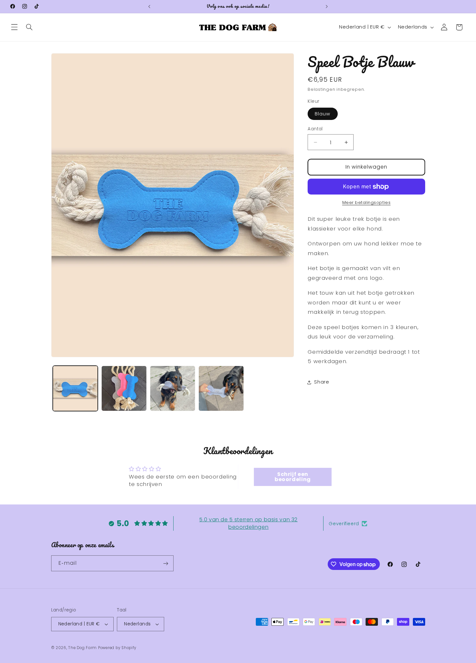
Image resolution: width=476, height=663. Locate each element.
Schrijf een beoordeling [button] (293, 476)
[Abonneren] (165, 563)
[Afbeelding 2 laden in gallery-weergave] (124, 388)
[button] (14, 27)
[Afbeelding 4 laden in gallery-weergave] (221, 388)
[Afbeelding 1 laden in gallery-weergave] (75, 388)
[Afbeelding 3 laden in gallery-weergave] (172, 388)
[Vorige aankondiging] (149, 6)
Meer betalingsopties (366, 203)
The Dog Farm (82, 647)
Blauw (322, 114)
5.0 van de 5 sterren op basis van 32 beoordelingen (248, 523)
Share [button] (321, 382)
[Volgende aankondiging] (327, 6)
